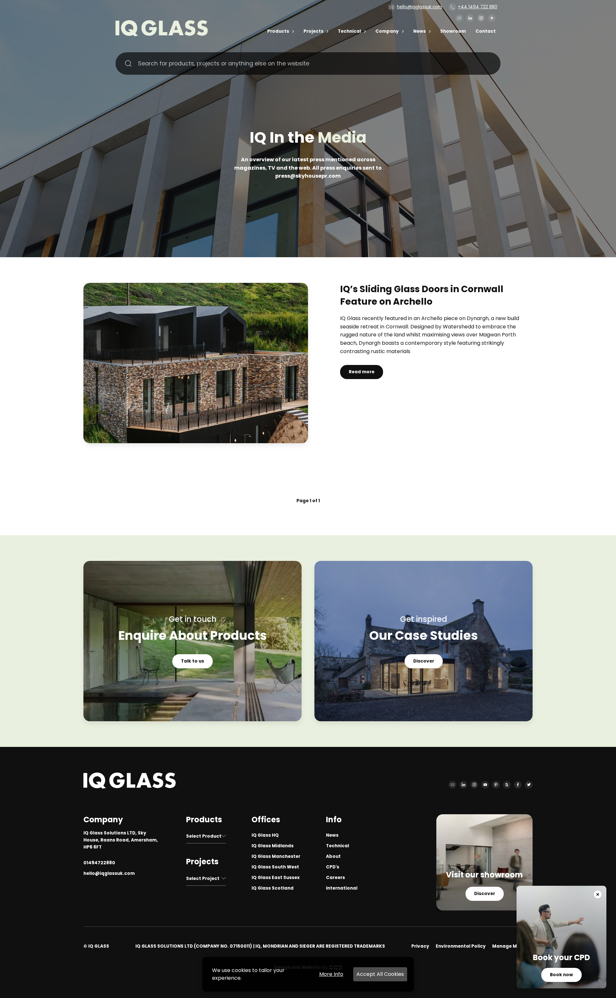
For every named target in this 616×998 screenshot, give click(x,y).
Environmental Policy (461, 946)
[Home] (162, 34)
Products (278, 31)
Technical (349, 31)
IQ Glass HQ (265, 835)
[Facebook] (518, 785)
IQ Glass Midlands (273, 846)
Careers (335, 878)
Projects (313, 31)
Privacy (420, 946)
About (333, 856)
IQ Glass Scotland (273, 888)
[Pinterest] (496, 785)
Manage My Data (512, 946)
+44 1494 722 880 (477, 7)
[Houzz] (507, 785)
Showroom (453, 31)
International (341, 888)
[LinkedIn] (470, 18)
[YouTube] (485, 785)
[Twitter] (529, 785)
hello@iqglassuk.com (419, 7)
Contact (485, 31)
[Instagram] (481, 18)
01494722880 (99, 863)
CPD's (332, 867)
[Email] (459, 18)
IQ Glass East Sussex (276, 878)
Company (387, 31)
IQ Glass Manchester (276, 856)
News (419, 31)
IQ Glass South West (275, 867)
